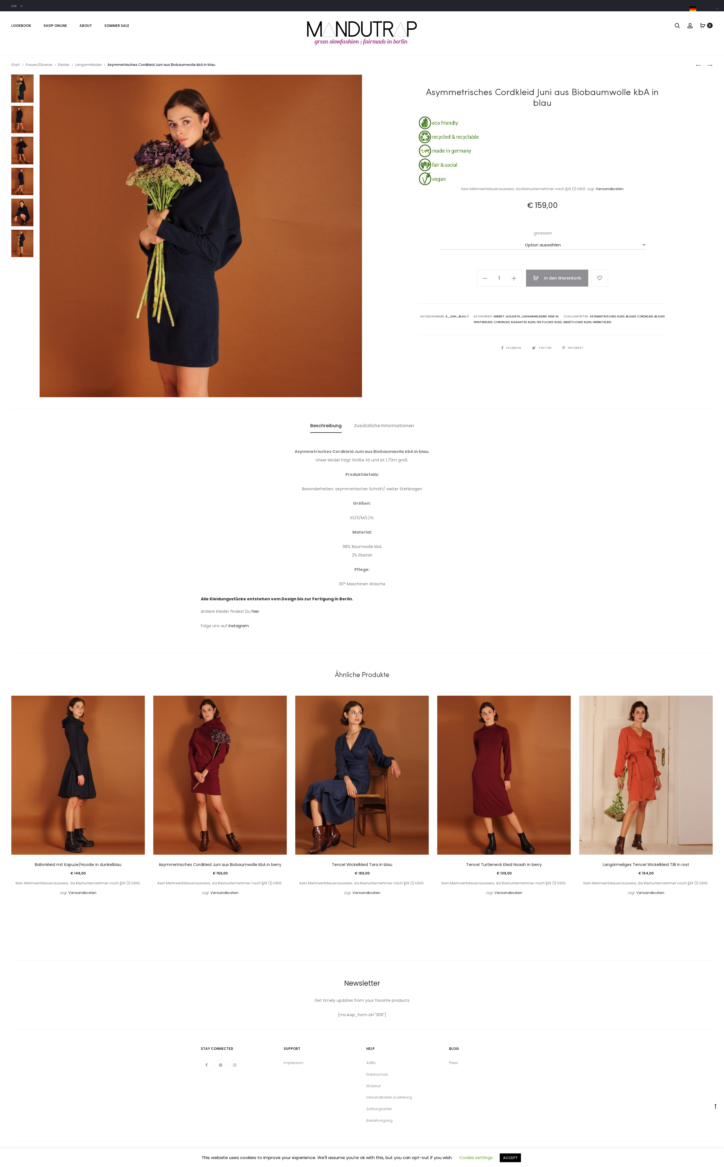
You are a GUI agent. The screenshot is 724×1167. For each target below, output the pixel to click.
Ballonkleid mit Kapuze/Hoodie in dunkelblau (78, 864)
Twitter (545, 348)
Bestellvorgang (379, 1120)
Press (453, 1062)
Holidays (513, 316)
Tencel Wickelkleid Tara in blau (362, 864)
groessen (543, 233)
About (85, 25)
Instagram (239, 626)
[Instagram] (234, 1065)
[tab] (326, 426)
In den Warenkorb (562, 278)
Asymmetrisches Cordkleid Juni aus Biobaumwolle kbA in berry (220, 864)
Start (15, 64)
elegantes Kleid (523, 322)
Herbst (499, 316)
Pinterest (575, 348)
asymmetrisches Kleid (607, 316)
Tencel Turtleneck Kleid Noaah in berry (504, 864)
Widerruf (373, 1086)
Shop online (55, 25)
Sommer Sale (116, 25)
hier (255, 611)
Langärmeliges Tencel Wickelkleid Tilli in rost (646, 864)
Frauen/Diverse (39, 64)
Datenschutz (377, 1074)
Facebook (514, 348)
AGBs (371, 1062)
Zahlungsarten (379, 1108)
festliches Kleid (549, 322)
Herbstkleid (602, 322)
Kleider (64, 64)
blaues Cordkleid (639, 316)
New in (553, 316)
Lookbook (21, 25)
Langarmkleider (88, 64)
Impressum (293, 1062)
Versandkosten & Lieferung (389, 1097)
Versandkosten (610, 188)
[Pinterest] (220, 1065)
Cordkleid (502, 322)
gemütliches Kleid (577, 322)
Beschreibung (326, 425)
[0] (703, 25)
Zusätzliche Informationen (384, 425)
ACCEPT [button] (510, 1157)
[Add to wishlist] (599, 278)
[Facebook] (206, 1065)
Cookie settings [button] (476, 1157)
